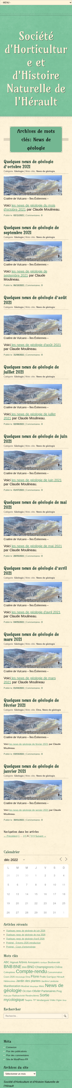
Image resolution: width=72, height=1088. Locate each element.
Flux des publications (16, 1051)
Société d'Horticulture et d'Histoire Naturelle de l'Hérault (36, 69)
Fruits (43, 976)
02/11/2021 (18, 215)
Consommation (55, 972)
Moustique (34, 986)
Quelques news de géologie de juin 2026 (25, 930)
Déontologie (20, 977)
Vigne (59, 1000)
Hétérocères (9, 981)
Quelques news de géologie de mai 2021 (35, 505)
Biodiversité (54, 962)
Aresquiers (34, 962)
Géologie (19, 171)
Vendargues (43, 1000)
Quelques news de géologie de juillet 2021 (31, 369)
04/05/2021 (18, 622)
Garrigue (51, 976)
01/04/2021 (18, 688)
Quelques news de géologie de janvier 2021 (31, 768)
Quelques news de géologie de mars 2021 (31, 637)
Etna (38, 710)
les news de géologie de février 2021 (28, 744)
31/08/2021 (18, 355)
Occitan (26, 991)
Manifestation (12, 986)
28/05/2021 (18, 556)
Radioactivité (18, 996)
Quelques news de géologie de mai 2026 (25, 934)
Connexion (11, 1047)
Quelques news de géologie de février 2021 (31, 703)
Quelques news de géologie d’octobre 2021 (28, 164)
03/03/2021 (18, 754)
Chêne (58, 967)
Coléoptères (9, 972)
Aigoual (14, 962)
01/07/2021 (18, 490)
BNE (17, 966)
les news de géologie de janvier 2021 (29, 810)
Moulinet (25, 986)
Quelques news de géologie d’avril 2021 (35, 570)
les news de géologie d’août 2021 (36, 345)
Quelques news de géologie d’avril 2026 (25, 938)
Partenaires (48, 991)
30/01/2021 (18, 820)
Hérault (60, 976)
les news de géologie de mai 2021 (37, 546)
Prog (59, 991)
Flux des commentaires (17, 1055)
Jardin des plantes (28, 981)
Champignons (44, 967)
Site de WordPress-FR (17, 1059)
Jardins (45, 981)
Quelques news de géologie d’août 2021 (35, 300)
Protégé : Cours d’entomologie (20, 947)
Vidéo (52, 1000)
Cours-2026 (9, 977)
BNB (8, 966)
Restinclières (32, 995)
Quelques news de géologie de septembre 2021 (31, 230)
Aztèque (43, 962)
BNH (24, 967)
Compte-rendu (31, 971)
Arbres (23, 962)
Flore (35, 976)
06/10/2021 (18, 285)
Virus (64, 1000)
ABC (6, 962)
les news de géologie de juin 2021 (37, 480)
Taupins (28, 1000)
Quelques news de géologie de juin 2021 (35, 439)
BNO (30, 967)
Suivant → (40, 836)
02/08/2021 (18, 424)
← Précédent (11, 836)
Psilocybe (8, 996)
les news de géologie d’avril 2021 (36, 612)
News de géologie (45, 171)
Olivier (36, 991)
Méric (41, 986)
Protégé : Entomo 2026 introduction (23, 943)
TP (34, 1000)
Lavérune (54, 981)
